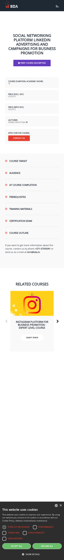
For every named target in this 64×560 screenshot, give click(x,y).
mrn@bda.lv (33, 252)
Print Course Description (33, 63)
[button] (32, 554)
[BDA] (11, 4)
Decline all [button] (47, 546)
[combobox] (56, 505)
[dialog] (32, 531)
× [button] (60, 505)
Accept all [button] (16, 546)
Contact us (19, 138)
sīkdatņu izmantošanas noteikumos (31, 520)
